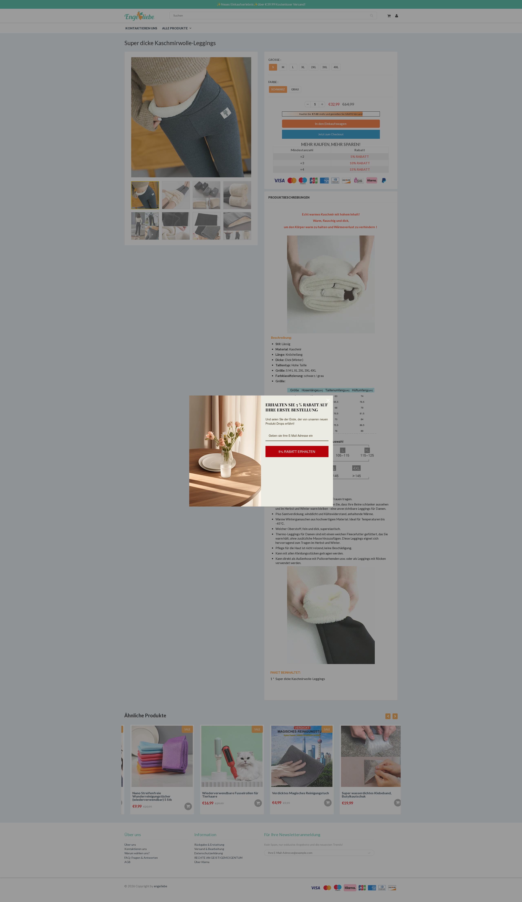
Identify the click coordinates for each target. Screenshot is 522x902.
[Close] (328, 400)
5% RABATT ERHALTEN (297, 451)
